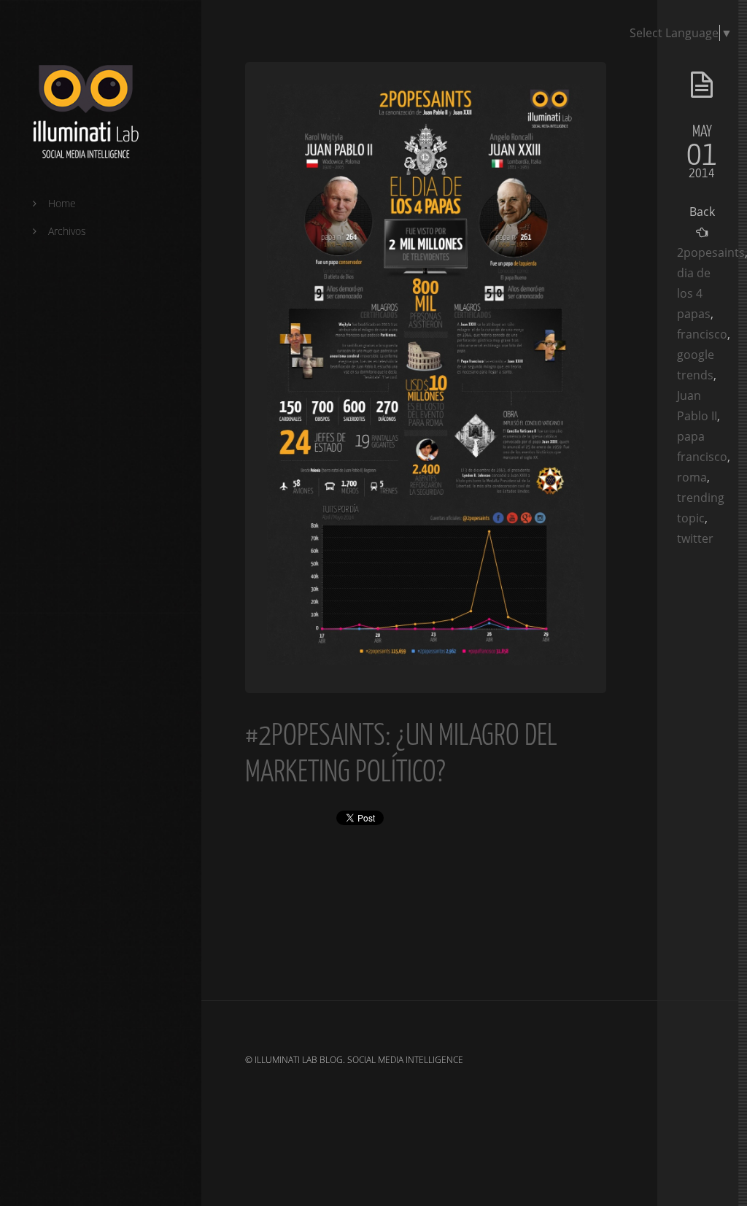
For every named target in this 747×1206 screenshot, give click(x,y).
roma (692, 477)
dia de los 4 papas (694, 293)
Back (702, 212)
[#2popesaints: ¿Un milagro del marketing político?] (425, 661)
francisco (702, 334)
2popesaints (711, 252)
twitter (695, 538)
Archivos (67, 231)
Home (62, 203)
